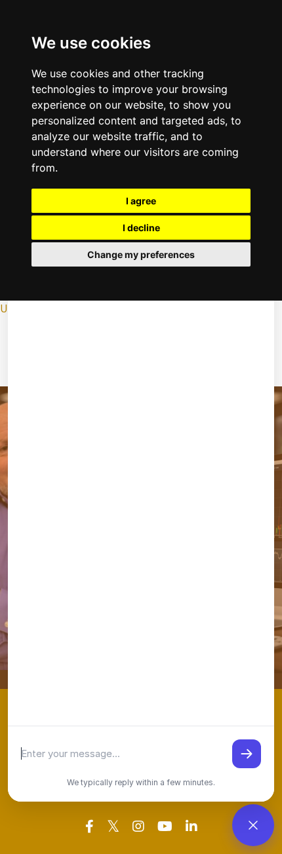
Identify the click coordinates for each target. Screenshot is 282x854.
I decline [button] (141, 227)
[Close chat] (253, 825)
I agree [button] (141, 200)
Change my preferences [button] (141, 254)
